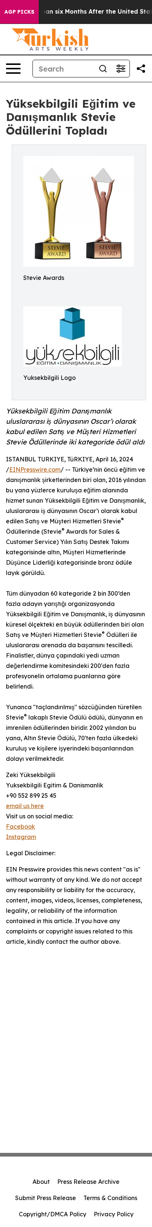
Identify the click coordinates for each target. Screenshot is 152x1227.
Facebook (20, 826)
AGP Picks (19, 11)
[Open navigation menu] (13, 68)
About (41, 1181)
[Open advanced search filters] (120, 68)
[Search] (103, 68)
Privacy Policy (114, 1214)
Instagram (21, 836)
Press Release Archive (88, 1181)
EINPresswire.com (35, 469)
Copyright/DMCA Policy (52, 1214)
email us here (25, 806)
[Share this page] (141, 68)
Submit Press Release (45, 1198)
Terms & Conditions (110, 1198)
